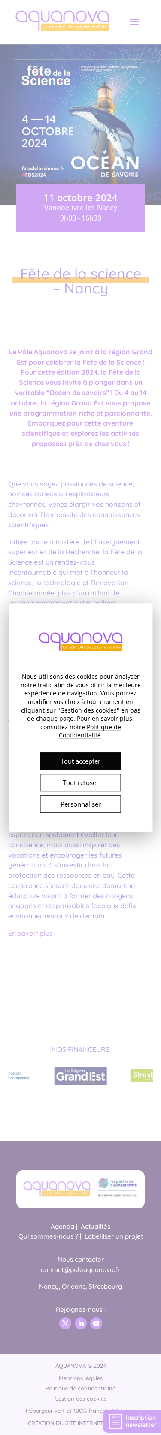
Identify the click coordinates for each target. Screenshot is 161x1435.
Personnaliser (81, 804)
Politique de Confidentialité (90, 731)
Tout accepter (80, 761)
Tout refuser (81, 782)
